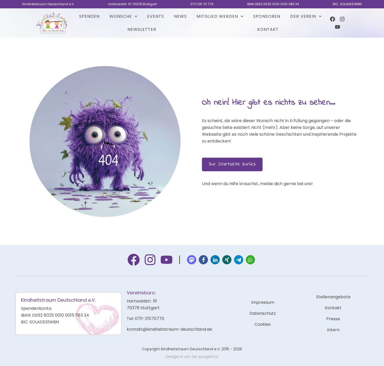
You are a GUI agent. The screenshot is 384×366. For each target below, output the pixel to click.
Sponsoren (266, 16)
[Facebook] (332, 19)
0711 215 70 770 (201, 4)
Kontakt (268, 29)
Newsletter (141, 29)
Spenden (89, 16)
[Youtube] (337, 27)
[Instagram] (342, 19)
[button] (191, 259)
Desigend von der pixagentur (192, 356)
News (180, 16)
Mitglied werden (217, 16)
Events (155, 16)
